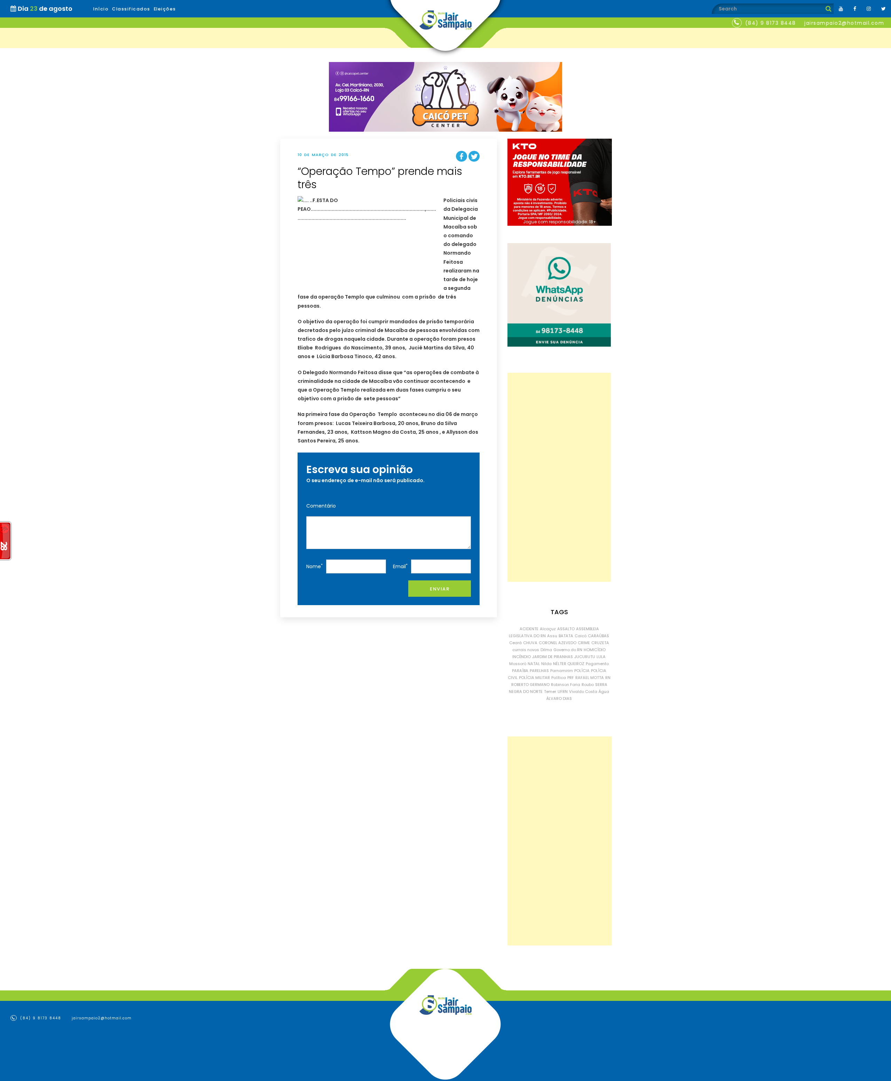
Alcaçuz (548, 629)
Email (400, 566)
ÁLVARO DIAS (559, 698)
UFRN (563, 691)
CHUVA (530, 643)
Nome (314, 566)
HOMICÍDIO (595, 650)
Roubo (588, 684)
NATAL (534, 663)
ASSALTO (566, 629)
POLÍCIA (582, 670)
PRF (570, 677)
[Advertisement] (559, 477)
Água (604, 691)
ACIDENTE (529, 629)
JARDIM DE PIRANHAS (552, 656)
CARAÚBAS (598, 636)
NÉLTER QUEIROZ (568, 663)
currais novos (525, 650)
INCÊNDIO (521, 656)
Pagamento (597, 663)
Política (558, 677)
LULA (601, 656)
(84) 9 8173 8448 (770, 23)
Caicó (580, 636)
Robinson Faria (565, 684)
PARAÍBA (520, 670)
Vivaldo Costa (583, 691)
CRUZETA (600, 643)
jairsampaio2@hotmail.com (844, 23)
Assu (552, 636)
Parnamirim (561, 670)
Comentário (321, 505)
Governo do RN (567, 650)
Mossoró (517, 663)
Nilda (546, 663)
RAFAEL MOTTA (589, 677)
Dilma (546, 650)
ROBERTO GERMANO (530, 684)
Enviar (439, 589)
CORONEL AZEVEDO (557, 643)
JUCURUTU (584, 656)
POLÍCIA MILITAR (534, 677)
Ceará (515, 643)
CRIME (584, 643)
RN (607, 677)
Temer (550, 691)
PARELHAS (539, 670)
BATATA (566, 636)
